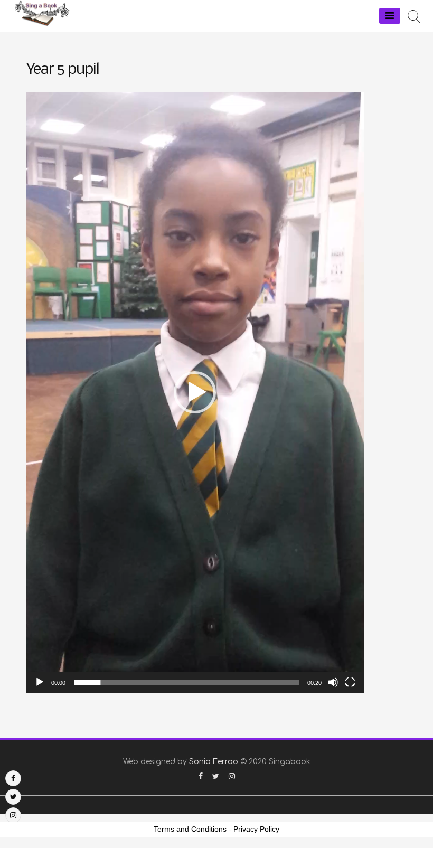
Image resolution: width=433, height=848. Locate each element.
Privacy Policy (256, 829)
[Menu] (389, 16)
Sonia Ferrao (213, 762)
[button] (195, 392)
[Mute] (333, 682)
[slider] (186, 682)
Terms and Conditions (190, 829)
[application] (195, 392)
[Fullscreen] (350, 682)
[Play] (39, 682)
